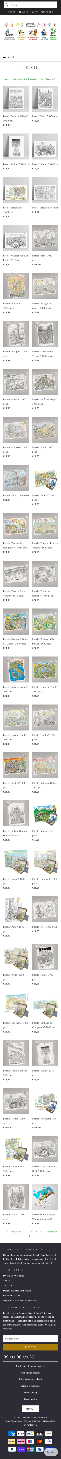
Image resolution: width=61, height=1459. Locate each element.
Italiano (29, 1408)
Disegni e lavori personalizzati (17, 1290)
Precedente (16, 1231)
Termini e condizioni (30, 1386)
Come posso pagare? (30, 1373)
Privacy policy (30, 1392)
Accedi (12, 12)
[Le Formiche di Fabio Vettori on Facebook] (12, 1357)
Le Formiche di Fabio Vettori (34, 1417)
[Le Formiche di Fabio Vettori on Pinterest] (25, 1357)
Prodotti (30, 67)
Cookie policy (30, 1399)
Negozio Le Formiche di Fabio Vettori (20, 1300)
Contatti (6, 1280)
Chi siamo (7, 1285)
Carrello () (29, 12)
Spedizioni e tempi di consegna (30, 1366)
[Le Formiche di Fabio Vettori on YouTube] (19, 1357)
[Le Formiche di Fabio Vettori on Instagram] (32, 1357)
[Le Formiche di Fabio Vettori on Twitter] (6, 1357)
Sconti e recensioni (11, 1295)
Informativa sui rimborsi (30, 1379)
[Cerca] (7, 4)
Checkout (47, 12)
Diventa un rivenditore (13, 1276)
